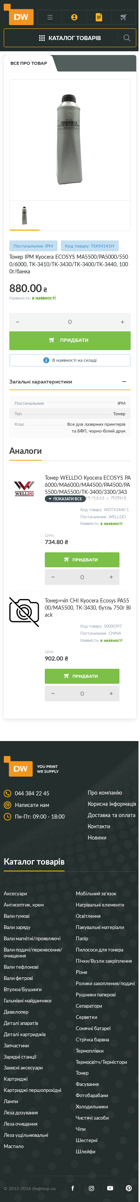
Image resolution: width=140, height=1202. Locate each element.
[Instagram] (91, 1188)
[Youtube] (110, 1188)
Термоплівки (89, 1050)
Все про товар (28, 63)
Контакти (99, 826)
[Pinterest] (128, 1188)
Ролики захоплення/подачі (105, 983)
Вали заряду (17, 927)
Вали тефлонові (21, 966)
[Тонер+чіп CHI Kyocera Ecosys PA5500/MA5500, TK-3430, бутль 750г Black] (24, 612)
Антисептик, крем (24, 904)
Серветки (86, 1017)
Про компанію (105, 792)
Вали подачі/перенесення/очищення (33, 952)
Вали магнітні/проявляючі (32, 938)
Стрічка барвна (92, 1039)
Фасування (87, 1084)
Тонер (82, 1072)
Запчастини (16, 1045)
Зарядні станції (20, 1056)
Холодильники (92, 1106)
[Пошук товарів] (127, 37)
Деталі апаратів (21, 1023)
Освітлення (88, 916)
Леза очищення (20, 1123)
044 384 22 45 (32, 793)
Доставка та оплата (112, 815)
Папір (82, 938)
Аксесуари (15, 893)
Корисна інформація (112, 803)
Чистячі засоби (92, 1117)
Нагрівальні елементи (100, 904)
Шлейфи (85, 1151)
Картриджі (16, 1078)
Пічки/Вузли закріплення (104, 960)
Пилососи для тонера (99, 949)
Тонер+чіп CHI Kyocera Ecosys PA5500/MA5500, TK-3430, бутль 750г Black (88, 607)
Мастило (14, 1146)
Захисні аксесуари (23, 1067)
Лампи (11, 1101)
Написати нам (32, 805)
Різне (81, 972)
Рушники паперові (96, 994)
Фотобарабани (92, 1095)
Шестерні (86, 1140)
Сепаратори (89, 1005)
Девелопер (16, 1011)
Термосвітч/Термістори (101, 1062)
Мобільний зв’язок (96, 893)
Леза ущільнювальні (26, 1135)
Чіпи (80, 1129)
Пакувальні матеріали (100, 927)
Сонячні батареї (93, 1028)
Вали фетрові (18, 978)
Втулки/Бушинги (22, 989)
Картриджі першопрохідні (32, 1090)
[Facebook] (72, 1188)
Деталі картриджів (25, 1034)
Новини (97, 837)
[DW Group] (19, 14)
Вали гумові (16, 916)
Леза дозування (21, 1112)
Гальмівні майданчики (27, 1000)
